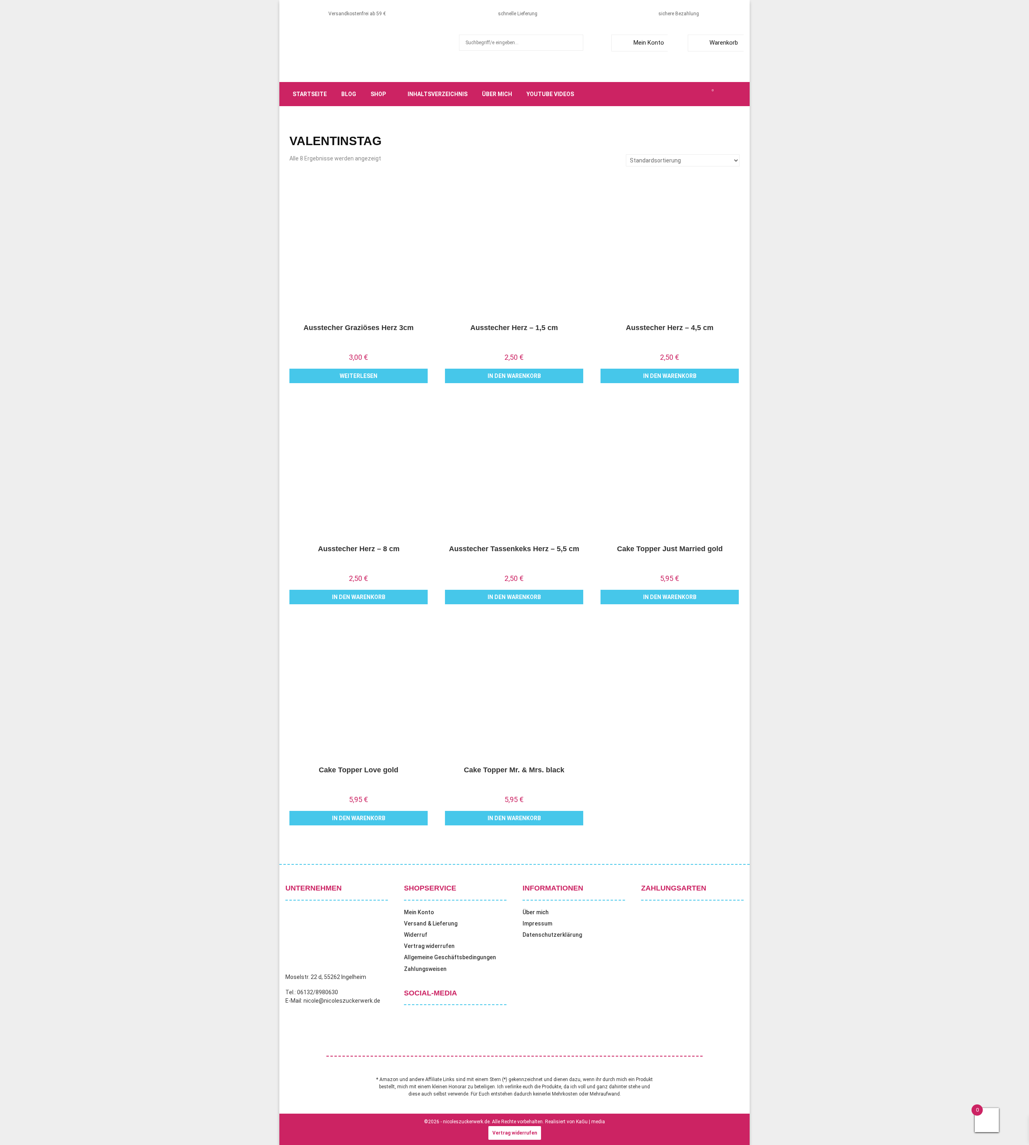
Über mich (497, 94)
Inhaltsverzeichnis (437, 94)
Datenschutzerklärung (552, 935)
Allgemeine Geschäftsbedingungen (450, 957)
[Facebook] (668, 94)
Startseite (310, 94)
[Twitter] (676, 94)
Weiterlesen (358, 376)
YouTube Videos (550, 94)
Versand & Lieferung (430, 923)
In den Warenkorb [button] (514, 376)
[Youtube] (703, 94)
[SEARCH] (575, 43)
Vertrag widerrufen (429, 946)
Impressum (537, 923)
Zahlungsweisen (425, 969)
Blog (348, 94)
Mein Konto (648, 42)
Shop (378, 94)
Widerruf (415, 935)
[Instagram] (685, 94)
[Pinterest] (694, 94)
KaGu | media (590, 1121)
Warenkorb (723, 42)
